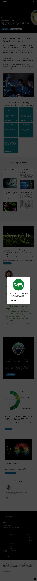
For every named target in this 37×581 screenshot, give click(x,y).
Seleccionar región (14, 300)
